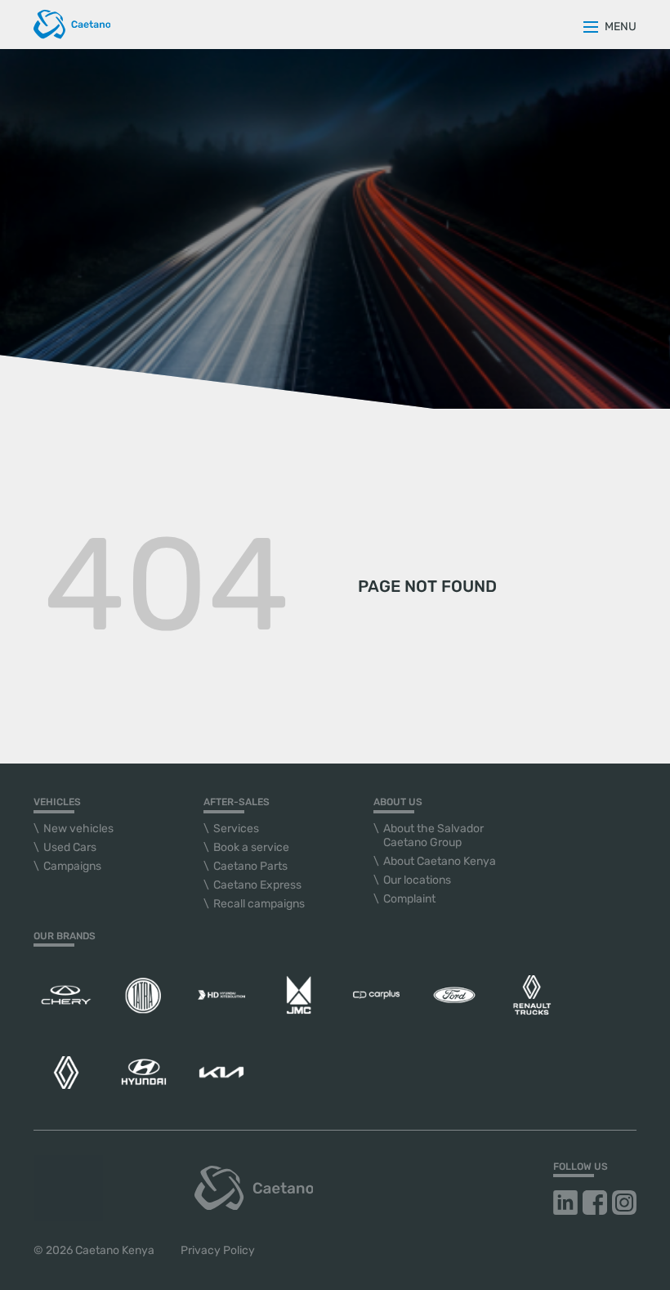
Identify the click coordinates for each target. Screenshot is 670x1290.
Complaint (409, 899)
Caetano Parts (250, 866)
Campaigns (72, 866)
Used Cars (69, 847)
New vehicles (78, 828)
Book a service (251, 847)
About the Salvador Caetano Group (433, 835)
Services (236, 828)
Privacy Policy (218, 1250)
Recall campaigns (259, 904)
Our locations (417, 880)
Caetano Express (257, 885)
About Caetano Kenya (439, 861)
